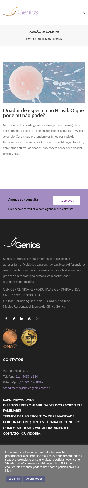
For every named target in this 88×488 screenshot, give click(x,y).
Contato (11, 433)
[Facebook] (6, 318)
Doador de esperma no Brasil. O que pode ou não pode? (43, 112)
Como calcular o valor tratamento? (36, 428)
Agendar (67, 200)
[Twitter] (14, 318)
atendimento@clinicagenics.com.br (26, 388)
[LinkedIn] (22, 318)
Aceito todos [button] (34, 478)
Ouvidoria (30, 433)
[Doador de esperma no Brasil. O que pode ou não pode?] (44, 82)
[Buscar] (83, 12)
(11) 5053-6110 (27, 376)
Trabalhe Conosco (63, 422)
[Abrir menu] (76, 12)
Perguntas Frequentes (23, 422)
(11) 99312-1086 (31, 382)
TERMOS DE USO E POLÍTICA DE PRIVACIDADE (38, 416)
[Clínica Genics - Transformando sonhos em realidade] (20, 12)
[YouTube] (29, 318)
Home (30, 38)
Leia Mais (14, 478)
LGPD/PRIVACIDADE (18, 400)
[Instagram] (37, 318)
